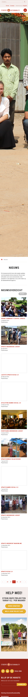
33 (20, 582)
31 (14, 582)
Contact (12, 5)
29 (7, 582)
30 (10, 582)
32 (17, 582)
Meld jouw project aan (14, 611)
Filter (22, 294)
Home (7, 5)
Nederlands (19, 5)
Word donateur (14, 606)
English (25, 5)
